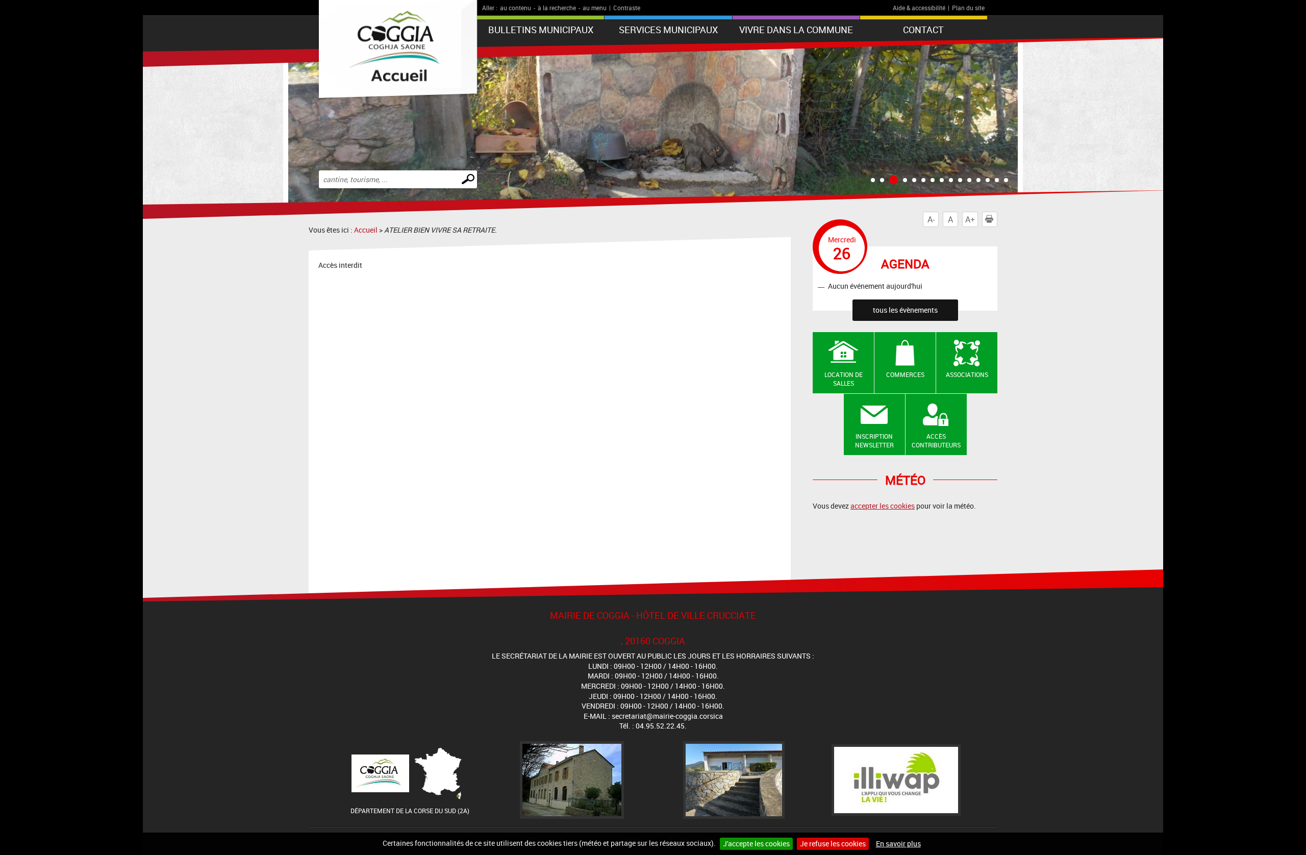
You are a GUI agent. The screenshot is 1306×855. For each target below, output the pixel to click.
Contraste (626, 8)
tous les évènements (905, 310)
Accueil (366, 230)
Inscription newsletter (874, 440)
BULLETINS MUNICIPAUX (540, 29)
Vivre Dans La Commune (796, 29)
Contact (923, 29)
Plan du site (968, 8)
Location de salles (843, 378)
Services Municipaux (668, 29)
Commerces (905, 374)
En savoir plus (898, 843)
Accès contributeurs (936, 440)
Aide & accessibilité (919, 8)
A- (931, 219)
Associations (967, 374)
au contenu (515, 8)
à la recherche (557, 8)
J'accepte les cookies (756, 843)
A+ (970, 219)
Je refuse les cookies (833, 843)
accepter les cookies (882, 506)
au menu (595, 8)
